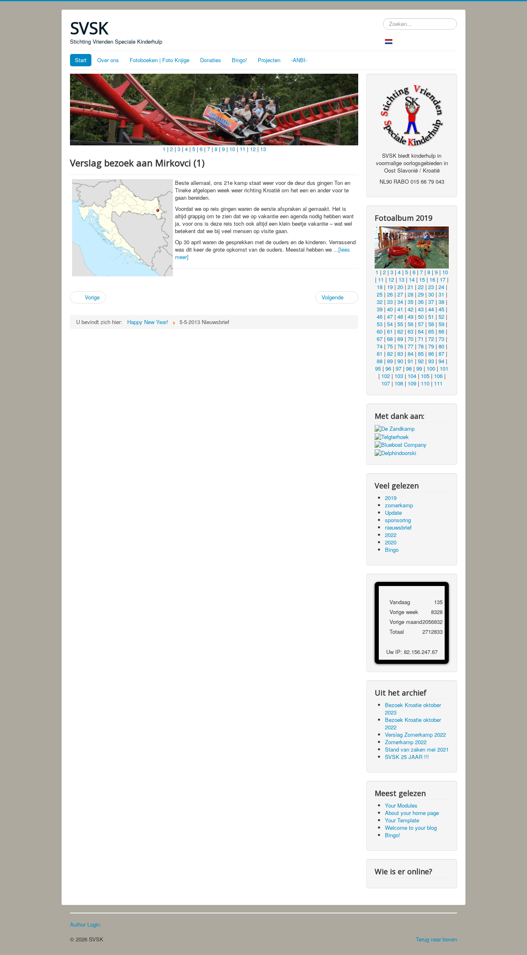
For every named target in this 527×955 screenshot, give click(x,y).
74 (379, 346)
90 (400, 361)
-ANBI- (299, 60)
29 (421, 294)
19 (390, 287)
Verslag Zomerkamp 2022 (415, 734)
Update (393, 512)
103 (398, 376)
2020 (390, 542)
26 (390, 294)
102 (385, 376)
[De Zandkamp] (395, 428)
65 (431, 331)
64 (421, 331)
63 (410, 331)
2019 (390, 498)
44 (431, 309)
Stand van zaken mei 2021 (417, 749)
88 (379, 361)
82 (390, 353)
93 (431, 361)
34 (400, 302)
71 (421, 339)
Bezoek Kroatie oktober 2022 (413, 723)
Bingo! (239, 60)
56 (410, 324)
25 (379, 294)
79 (431, 346)
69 (400, 339)
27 (400, 294)
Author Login (85, 924)
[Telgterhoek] (392, 436)
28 (410, 294)
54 (390, 324)
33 (390, 302)
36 (421, 302)
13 (263, 149)
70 (410, 339)
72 (431, 339)
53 (379, 324)
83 (400, 353)
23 (431, 287)
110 (425, 383)
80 (441, 346)
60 (379, 331)
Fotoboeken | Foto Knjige (159, 60)
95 (378, 368)
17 (442, 279)
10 (232, 149)
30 (431, 294)
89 (390, 361)
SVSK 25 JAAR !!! (407, 757)
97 (398, 368)
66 (441, 331)
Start (80, 60)
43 (421, 309)
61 (390, 331)
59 (441, 324)
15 (422, 279)
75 (390, 346)
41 (400, 309)
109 (412, 383)
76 (400, 346)
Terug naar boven (436, 939)
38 (441, 302)
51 (431, 316)
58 (431, 324)
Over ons (108, 60)
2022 (390, 535)
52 (441, 316)
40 (390, 309)
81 (379, 353)
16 (432, 279)
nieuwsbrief (398, 527)
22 (421, 287)
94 (441, 361)
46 (379, 316)
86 (431, 353)
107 (385, 383)
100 (431, 368)
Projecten (269, 60)
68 (390, 339)
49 (410, 316)
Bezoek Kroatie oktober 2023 (413, 708)
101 (444, 368)
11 (242, 149)
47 (390, 316)
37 (431, 302)
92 (421, 361)
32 (379, 302)
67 (379, 339)
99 (419, 368)
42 (410, 309)
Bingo (392, 549)
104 (412, 376)
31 (441, 294)
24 (441, 287)
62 (400, 331)
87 (441, 353)
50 (421, 316)
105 (425, 376)
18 (379, 287)
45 (441, 309)
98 (409, 368)
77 (410, 346)
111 (438, 383)
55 (400, 324)
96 (388, 368)
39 (379, 309)
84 (410, 353)
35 (410, 302)
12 (253, 149)
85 (421, 353)
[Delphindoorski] (395, 452)
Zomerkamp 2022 (406, 742)
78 (421, 346)
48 (400, 316)
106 (438, 376)
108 (398, 383)
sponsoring (398, 520)
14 (412, 279)
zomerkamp (399, 505)
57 (421, 324)
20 (400, 287)
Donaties (210, 60)
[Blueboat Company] (401, 444)
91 (410, 361)
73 (441, 339)
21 (410, 287)
